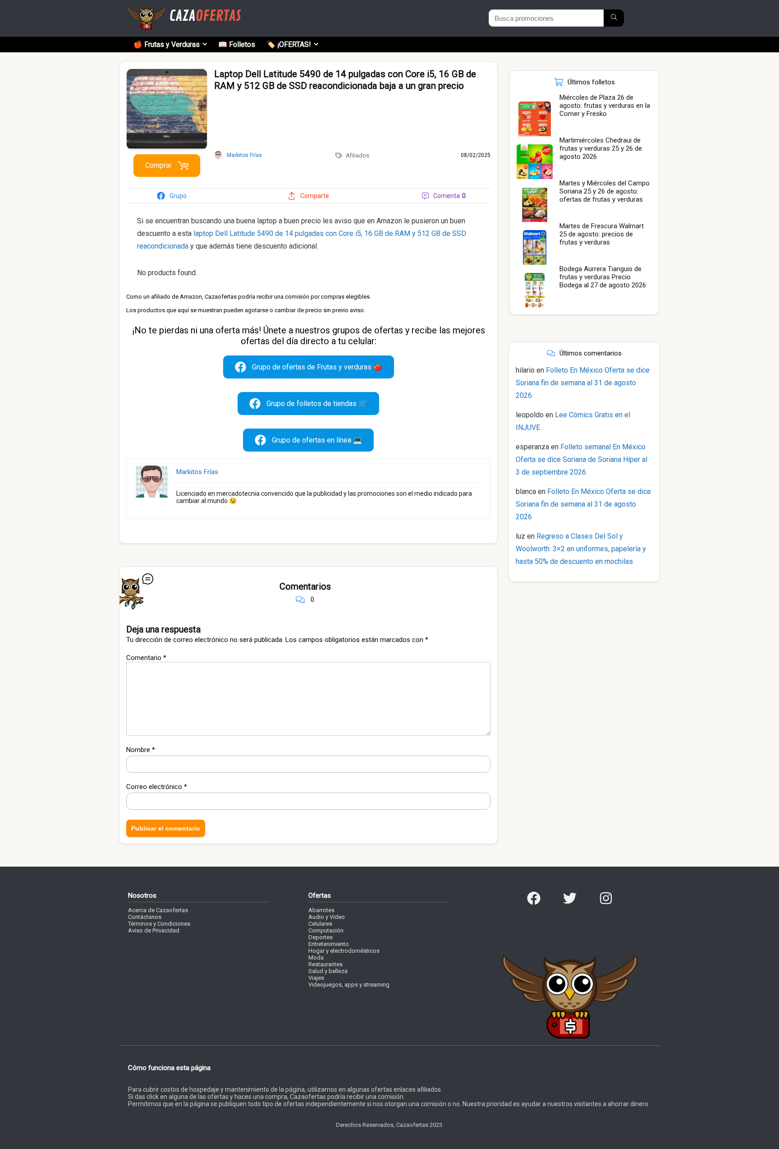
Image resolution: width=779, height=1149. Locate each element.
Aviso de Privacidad (153, 930)
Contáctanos (144, 917)
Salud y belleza (328, 971)
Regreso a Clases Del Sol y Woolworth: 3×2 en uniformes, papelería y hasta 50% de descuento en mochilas (581, 549)
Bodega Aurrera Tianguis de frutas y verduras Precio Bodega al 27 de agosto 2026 (602, 277)
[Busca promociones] (614, 18)
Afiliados (357, 155)
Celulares (320, 923)
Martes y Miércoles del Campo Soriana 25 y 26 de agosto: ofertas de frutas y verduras (604, 191)
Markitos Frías (197, 472)
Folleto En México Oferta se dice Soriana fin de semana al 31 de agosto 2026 (583, 383)
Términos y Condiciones (159, 923)
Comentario (146, 658)
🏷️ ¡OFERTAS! (288, 44)
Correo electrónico (156, 787)
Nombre (140, 750)
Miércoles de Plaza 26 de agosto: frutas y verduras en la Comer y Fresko (604, 105)
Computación (326, 930)
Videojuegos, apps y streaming (349, 984)
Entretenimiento (328, 944)
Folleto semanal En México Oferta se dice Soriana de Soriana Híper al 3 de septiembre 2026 (581, 459)
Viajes (316, 977)
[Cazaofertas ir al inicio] (184, 11)
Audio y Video (326, 917)
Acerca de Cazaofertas (158, 910)
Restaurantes (325, 964)
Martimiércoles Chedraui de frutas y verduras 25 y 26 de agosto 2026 (600, 148)
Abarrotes (321, 910)
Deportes (320, 937)
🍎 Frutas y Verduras (166, 44)
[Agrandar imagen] (167, 73)
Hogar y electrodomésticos (344, 950)
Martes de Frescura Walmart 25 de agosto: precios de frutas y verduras (601, 234)
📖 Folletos (236, 44)
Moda (316, 957)
